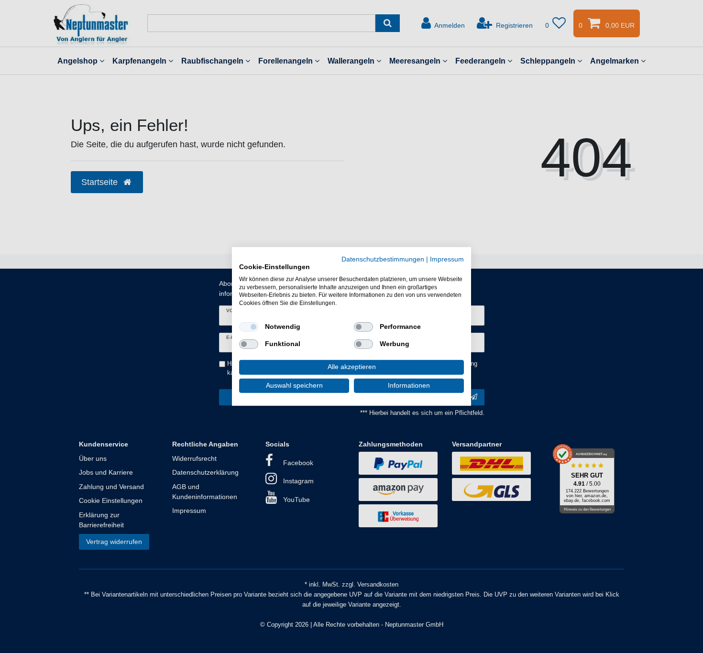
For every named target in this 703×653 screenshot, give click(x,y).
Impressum (447, 259)
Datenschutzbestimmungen (382, 259)
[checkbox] (248, 327)
